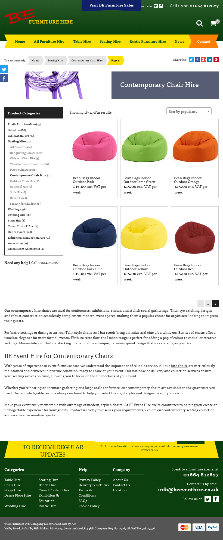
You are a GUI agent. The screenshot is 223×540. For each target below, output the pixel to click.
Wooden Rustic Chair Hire (27, 163)
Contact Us (121, 485)
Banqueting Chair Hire (25, 152)
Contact (203, 41)
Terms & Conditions (87, 492)
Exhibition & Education (49, 497)
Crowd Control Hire (20, 225)
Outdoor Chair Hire (22, 180)
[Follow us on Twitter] (155, 5)
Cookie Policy (89, 505)
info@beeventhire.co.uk (188, 489)
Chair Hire (12, 485)
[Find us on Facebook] (161, 5)
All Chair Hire (19, 146)
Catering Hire (16, 214)
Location (120, 490)
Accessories (15, 243)
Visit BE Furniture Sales (111, 5)
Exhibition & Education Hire (26, 237)
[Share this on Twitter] (191, 59)
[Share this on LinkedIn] (209, 59)
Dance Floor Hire (19, 231)
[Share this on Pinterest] (216, 59)
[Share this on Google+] (203, 59)
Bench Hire (17, 197)
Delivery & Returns (94, 485)
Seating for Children (23, 203)
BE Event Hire (38, 16)
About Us (120, 479)
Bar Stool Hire (19, 186)
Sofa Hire (16, 191)
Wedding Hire (15, 505)
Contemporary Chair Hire (87, 60)
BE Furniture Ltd (18, 523)
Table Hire (82, 41)
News (179, 41)
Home (20, 41)
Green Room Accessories (24, 248)
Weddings (14, 209)
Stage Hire (14, 220)
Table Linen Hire (18, 135)
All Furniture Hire (49, 41)
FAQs (83, 500)
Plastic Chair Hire (21, 169)
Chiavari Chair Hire (22, 157)
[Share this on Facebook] (197, 59)
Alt (74, 523)
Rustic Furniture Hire (147, 41)
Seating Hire (110, 41)
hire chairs (179, 365)
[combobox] (189, 111)
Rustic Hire (47, 505)
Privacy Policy (149, 450)
